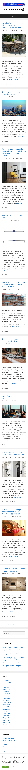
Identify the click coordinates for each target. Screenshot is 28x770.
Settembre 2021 (7, 691)
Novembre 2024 (7, 683)
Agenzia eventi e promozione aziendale (11, 397)
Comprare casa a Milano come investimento (12, 93)
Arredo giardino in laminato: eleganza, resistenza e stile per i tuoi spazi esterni (13, 25)
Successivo (11, 624)
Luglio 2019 (6, 715)
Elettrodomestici (7, 747)
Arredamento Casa (9, 84)
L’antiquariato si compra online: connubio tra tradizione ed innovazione (13, 511)
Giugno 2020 (6, 709)
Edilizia (6, 141)
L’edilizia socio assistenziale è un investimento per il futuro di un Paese (13, 284)
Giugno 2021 (6, 694)
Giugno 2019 (6, 718)
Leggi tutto (14, 79)
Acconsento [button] (5, 766)
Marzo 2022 (6, 689)
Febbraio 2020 (7, 711)
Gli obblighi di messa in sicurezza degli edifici (11, 340)
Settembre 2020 (7, 704)
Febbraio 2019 (7, 724)
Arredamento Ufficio (10, 501)
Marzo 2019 (6, 722)
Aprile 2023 (6, 685)
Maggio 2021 (6, 696)
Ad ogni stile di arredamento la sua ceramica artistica (14, 570)
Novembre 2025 (7, 680)
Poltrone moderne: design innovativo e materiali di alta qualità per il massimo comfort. (14, 152)
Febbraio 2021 (7, 698)
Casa (5, 207)
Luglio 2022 (6, 687)
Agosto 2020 (6, 707)
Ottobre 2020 (7, 702)
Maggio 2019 (6, 720)
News (5, 444)
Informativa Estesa (14, 766)
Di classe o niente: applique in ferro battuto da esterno (13, 453)
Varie (4, 751)
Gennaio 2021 (7, 700)
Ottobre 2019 (7, 713)
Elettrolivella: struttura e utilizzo (12, 663)
